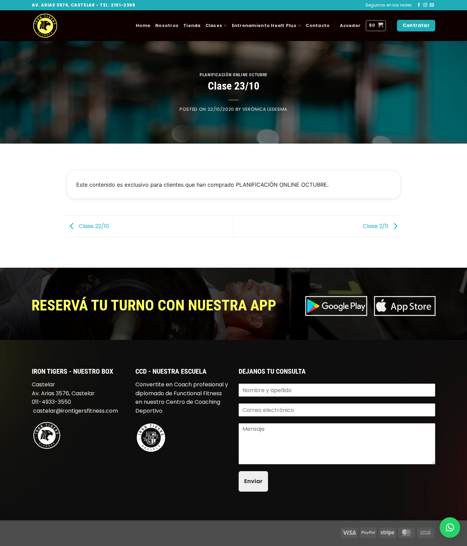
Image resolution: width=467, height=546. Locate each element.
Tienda (192, 25)
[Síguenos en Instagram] (425, 5)
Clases (214, 25)
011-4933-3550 (51, 402)
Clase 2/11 (376, 226)
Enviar (253, 481)
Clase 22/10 (93, 226)
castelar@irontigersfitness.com (75, 411)
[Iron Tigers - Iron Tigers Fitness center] (66, 25)
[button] (350, 25)
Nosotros (166, 25)
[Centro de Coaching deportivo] (150, 437)
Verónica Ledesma (265, 109)
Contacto (318, 25)
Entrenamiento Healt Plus (264, 25)
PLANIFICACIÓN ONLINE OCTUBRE (233, 74)
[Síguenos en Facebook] (419, 5)
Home (143, 25)
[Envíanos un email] (432, 5)
